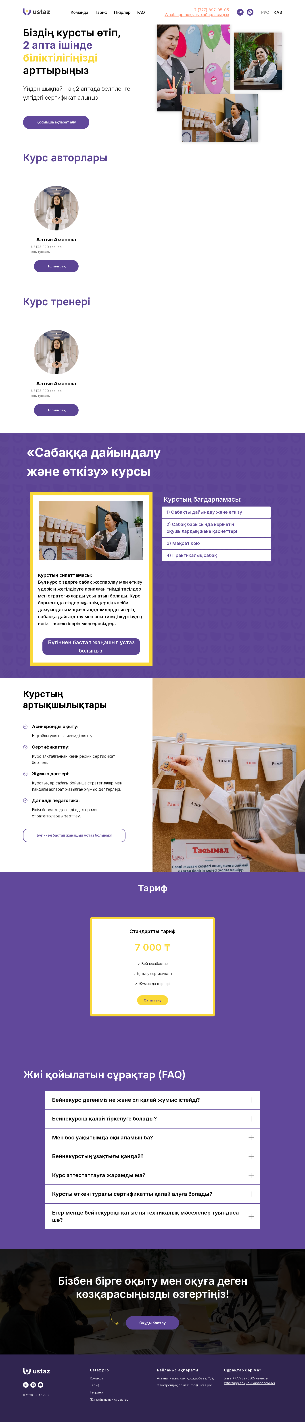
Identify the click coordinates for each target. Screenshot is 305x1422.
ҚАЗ (278, 12)
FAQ (141, 12)
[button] (56, 266)
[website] (26, 1385)
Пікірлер (122, 12)
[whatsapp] (40, 1385)
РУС (265, 12)
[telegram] (240, 12)
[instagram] (33, 1385)
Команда (79, 12)
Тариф (101, 12)
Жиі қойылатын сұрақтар (109, 1399)
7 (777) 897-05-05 (211, 10)
